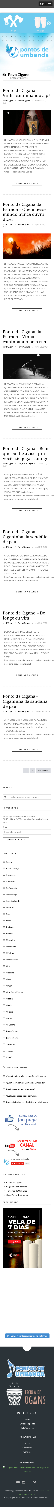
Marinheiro (11, 946)
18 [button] (24, 40)
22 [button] (42, 40)
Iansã (8, 920)
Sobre (27, 1419)
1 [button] (2, 36)
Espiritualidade (13, 901)
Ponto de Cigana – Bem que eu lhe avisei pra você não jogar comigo (26, 453)
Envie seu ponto (27, 1423)
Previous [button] (6, 22)
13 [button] (2, 40)
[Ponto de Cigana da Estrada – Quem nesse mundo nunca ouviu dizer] (27, 235)
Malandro (10, 940)
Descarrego (11, 894)
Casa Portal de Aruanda (17, 1195)
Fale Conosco (27, 1428)
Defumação (11, 888)
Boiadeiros (11, 875)
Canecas (27, 1451)
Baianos (10, 862)
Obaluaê (10, 972)
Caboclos (10, 881)
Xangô (9, 1057)
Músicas (10, 953)
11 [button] (47, 36)
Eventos (10, 907)
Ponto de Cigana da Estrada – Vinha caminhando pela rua (24, 336)
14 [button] (6, 40)
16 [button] (15, 40)
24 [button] (51, 40)
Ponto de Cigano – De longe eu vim (24, 616)
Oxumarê (10, 1024)
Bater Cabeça (12, 868)
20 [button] (33, 40)
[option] (13, 23)
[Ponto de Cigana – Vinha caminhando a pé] (27, 111)
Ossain (9, 998)
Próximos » (43, 770)
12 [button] (51, 36)
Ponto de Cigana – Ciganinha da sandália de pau (25, 536)
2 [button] (6, 36)
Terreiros (10, 1044)
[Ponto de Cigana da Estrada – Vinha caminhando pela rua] (27, 355)
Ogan (8, 979)
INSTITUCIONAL (27, 1413)
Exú (19, 463)
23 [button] (47, 40)
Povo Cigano (24, 100)
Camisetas (27, 1447)
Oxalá (9, 1005)
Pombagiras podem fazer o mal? (20, 1089)
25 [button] (27, 44)
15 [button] (11, 40)
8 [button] (33, 36)
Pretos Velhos (13, 1037)
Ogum (9, 985)
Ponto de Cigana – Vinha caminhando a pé (27, 93)
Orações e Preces (14, 992)
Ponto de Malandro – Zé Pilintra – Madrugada (27, 1102)
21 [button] (38, 40)
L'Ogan (9, 100)
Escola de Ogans (14, 1182)
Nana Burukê (12, 959)
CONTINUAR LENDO (27, 183)
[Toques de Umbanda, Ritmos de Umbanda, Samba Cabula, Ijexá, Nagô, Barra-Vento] (40, 23)
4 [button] (15, 36)
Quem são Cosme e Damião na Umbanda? (25, 1082)
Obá (8, 966)
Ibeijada (10, 927)
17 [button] (20, 40)
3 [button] (11, 36)
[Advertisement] (22, 1294)
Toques (9, 1051)
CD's (27, 1443)
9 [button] (38, 36)
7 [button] (29, 36)
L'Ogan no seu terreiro (16, 1186)
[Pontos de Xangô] (13, 23)
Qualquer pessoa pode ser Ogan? (22, 1095)
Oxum (9, 1018)
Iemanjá (10, 933)
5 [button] (20, 36)
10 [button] (42, 36)
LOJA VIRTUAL (27, 1437)
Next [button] (48, 22)
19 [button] (29, 40)
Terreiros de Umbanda (16, 1191)
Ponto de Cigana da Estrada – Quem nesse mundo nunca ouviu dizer (24, 212)
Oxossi (9, 1011)
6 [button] (24, 36)
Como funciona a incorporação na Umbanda (26, 1076)
